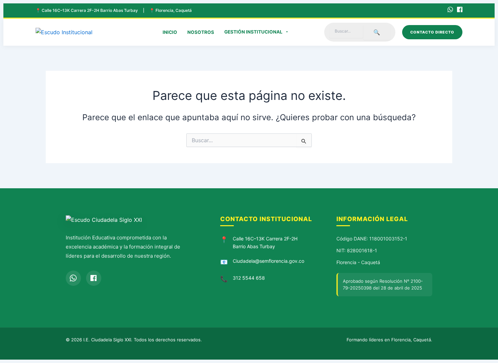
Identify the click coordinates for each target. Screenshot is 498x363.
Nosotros (200, 32)
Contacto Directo (432, 32)
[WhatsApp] (450, 10)
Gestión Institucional (253, 32)
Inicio (170, 32)
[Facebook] (459, 10)
